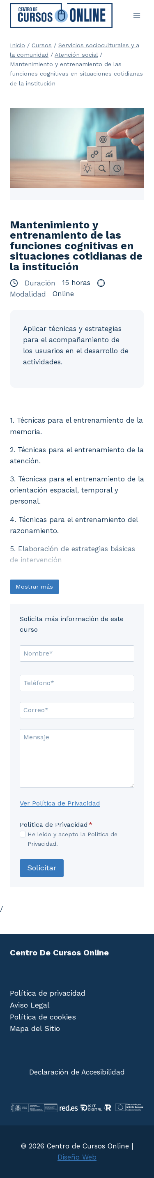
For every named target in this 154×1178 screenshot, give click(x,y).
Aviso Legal (30, 1005)
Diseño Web (77, 1157)
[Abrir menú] (136, 15)
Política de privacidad (47, 993)
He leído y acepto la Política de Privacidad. (72, 839)
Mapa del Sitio (35, 1028)
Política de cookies (43, 1016)
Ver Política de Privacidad (60, 803)
